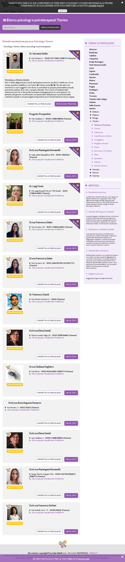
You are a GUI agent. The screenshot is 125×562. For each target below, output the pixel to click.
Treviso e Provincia (102, 125)
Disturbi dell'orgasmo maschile (101, 212)
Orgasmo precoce (96, 274)
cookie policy (96, 5)
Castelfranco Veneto (103, 136)
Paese (96, 147)
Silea (96, 154)
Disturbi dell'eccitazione (99, 250)
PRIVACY (93, 553)
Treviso (97, 128)
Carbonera (98, 132)
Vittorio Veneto (100, 166)
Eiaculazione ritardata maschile (101, 229)
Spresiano (98, 158)
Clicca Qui (83, 559)
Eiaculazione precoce (97, 192)
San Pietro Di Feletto (103, 151)
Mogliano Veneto (101, 143)
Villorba (97, 162)
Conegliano (99, 140)
